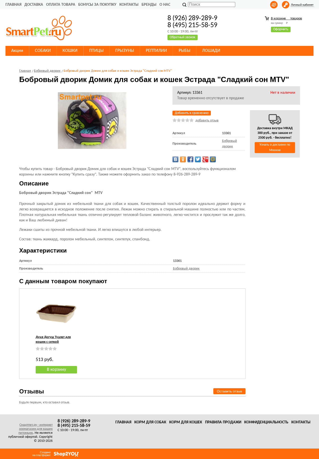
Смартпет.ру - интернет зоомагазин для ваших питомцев (35, 429)
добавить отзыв (207, 120)
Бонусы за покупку (97, 5)
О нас (165, 5)
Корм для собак (150, 422)
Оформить (280, 29)
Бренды (149, 5)
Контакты (129, 5)
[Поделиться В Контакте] (175, 159)
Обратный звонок (182, 37)
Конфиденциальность (266, 422)
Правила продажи (223, 422)
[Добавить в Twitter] (198, 159)
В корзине (286, 18)
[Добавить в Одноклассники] (183, 159)
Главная (13, 5)
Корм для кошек (185, 422)
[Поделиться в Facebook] (190, 159)
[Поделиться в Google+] (205, 159)
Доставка (33, 5)
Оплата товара (60, 5)
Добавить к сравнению (192, 113)
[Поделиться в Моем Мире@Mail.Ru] (213, 159)
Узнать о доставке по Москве (274, 147)
